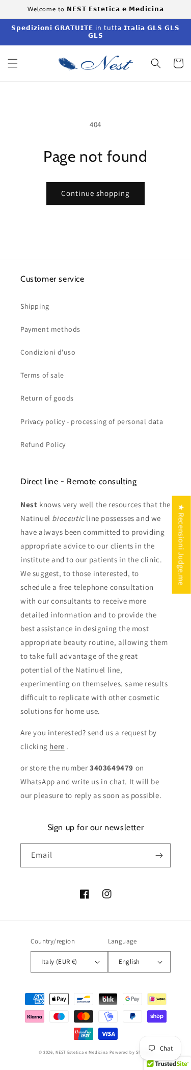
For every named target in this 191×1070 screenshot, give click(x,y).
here (56, 746)
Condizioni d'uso (48, 352)
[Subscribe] (159, 855)
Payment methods (50, 329)
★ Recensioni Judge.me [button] (181, 544)
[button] (13, 63)
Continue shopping (95, 193)
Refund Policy (43, 444)
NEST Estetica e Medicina (82, 1052)
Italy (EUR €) (59, 961)
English (129, 961)
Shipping (34, 306)
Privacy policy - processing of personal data (91, 421)
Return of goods (47, 398)
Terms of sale (42, 375)
